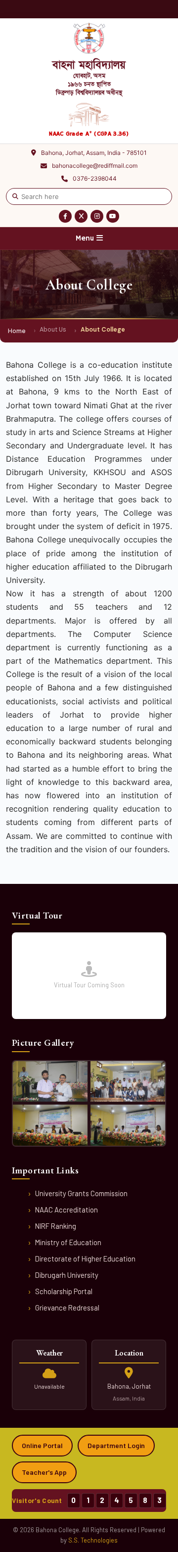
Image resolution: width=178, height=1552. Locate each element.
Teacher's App (44, 1472)
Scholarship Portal (63, 1291)
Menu (86, 238)
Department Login (116, 1445)
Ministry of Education (68, 1242)
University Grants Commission (81, 1193)
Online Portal (42, 1445)
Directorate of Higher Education (85, 1258)
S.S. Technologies (93, 1540)
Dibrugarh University (66, 1274)
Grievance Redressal (67, 1307)
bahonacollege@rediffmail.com (94, 165)
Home (17, 331)
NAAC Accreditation (66, 1209)
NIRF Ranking (55, 1225)
